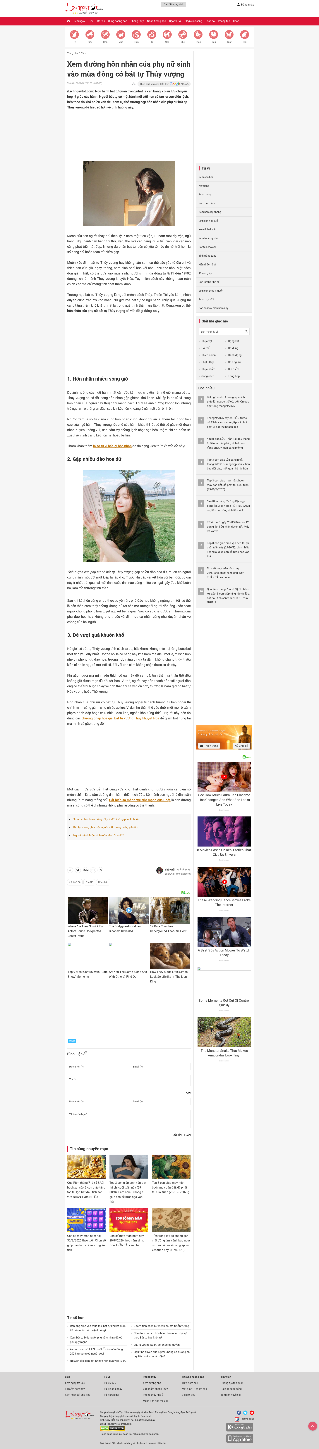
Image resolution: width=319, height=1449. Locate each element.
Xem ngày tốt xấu (75, 1382)
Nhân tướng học (156, 21)
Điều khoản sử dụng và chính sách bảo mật (134, 1443)
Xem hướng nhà (152, 1382)
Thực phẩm (208, 369)
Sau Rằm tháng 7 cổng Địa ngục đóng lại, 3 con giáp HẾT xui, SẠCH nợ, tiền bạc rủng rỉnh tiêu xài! (228, 506)
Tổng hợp (234, 376)
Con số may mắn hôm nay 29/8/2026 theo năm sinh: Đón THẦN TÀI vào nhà (126, 1240)
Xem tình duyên (207, 229)
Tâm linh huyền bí (231, 1394)
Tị (152, 42)
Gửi (188, 1092)
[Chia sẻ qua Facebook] (70, 871)
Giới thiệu (105, 1443)
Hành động (234, 355)
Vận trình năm (207, 203)
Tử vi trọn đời (206, 299)
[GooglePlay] (239, 1430)
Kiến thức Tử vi (207, 264)
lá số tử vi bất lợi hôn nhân (112, 446)
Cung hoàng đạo (117, 21)
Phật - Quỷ (207, 362)
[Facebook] (238, 1414)
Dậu (214, 42)
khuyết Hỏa (120, 718)
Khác (236, 21)
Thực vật (206, 341)
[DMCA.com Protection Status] (112, 1430)
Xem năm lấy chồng (210, 211)
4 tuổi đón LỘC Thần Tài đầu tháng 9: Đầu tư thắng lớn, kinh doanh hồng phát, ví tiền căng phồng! (228, 443)
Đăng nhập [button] (247, 4)
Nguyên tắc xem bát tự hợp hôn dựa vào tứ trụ (98, 1360)
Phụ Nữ (89, 882)
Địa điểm (233, 369)
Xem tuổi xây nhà (208, 238)
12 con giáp (205, 273)
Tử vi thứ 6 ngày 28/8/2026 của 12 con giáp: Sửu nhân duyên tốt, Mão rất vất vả (228, 527)
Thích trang (210, 745)
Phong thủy (137, 21)
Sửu (90, 42)
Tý (74, 42)
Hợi (244, 42)
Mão (121, 42)
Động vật (233, 341)
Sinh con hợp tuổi (208, 220)
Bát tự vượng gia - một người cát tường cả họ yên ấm (105, 827)
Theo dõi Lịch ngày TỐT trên (155, 84)
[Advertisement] (121, 134)
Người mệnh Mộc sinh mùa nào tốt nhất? (98, 835)
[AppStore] (239, 1442)
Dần (105, 42)
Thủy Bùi (170, 869)
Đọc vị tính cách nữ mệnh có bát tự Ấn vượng (161, 1326)
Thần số (210, 21)
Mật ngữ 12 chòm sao (194, 1388)
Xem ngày (79, 21)
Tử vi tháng (205, 194)
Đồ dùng (233, 348)
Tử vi (91, 21)
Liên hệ (162, 1443)
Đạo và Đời (175, 21)
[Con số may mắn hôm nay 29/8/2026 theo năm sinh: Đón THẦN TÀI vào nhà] (128, 1220)
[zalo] (86, 871)
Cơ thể (205, 348)
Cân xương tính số (209, 281)
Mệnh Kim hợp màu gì (155, 1400)
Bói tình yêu (188, 1394)
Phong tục (224, 21)
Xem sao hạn (206, 177)
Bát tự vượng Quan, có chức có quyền (157, 1344)
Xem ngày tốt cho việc (77, 1394)
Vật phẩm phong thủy (155, 1388)
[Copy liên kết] (100, 871)
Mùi (183, 42)
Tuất (229, 42)
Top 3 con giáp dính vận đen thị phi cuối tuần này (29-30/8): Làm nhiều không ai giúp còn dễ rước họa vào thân (128, 1192)
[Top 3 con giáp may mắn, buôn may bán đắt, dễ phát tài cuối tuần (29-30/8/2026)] (171, 1167)
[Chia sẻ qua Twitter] (78, 871)
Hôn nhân (103, 882)
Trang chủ (72, 53)
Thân (198, 42)
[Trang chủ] (68, 21)
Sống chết (207, 376)
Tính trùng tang (207, 255)
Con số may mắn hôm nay (213, 308)
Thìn (136, 42)
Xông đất (204, 185)
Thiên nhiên (208, 355)
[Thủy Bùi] (159, 870)
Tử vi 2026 (110, 1382)
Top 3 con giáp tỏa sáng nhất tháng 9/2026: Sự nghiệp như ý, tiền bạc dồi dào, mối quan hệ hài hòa (228, 464)
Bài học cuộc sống (231, 1388)
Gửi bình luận (181, 1134)
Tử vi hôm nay (190, 1382)
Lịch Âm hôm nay (75, 1388)
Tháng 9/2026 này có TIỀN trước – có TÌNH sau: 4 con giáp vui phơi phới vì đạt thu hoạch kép (228, 422)
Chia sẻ (243, 745)
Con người (234, 362)
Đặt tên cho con (208, 247)
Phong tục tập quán (232, 1382)
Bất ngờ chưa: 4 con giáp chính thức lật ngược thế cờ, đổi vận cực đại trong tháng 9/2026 (228, 402)
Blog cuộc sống (193, 21)
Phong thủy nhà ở (153, 1394)
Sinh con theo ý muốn (211, 290)
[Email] (93, 871)
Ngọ (167, 42)
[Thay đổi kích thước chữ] (134, 84)
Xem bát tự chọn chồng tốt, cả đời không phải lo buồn (106, 819)
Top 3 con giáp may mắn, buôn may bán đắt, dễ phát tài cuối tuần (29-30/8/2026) (170, 1187)
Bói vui (101, 21)
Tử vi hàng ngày (113, 1388)
